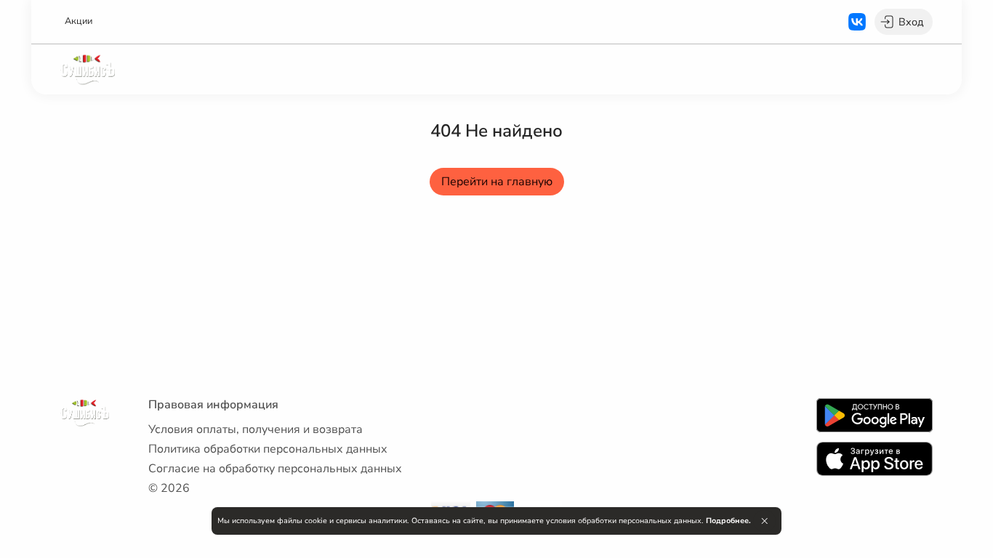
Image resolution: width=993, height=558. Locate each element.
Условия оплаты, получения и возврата (255, 429)
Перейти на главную (496, 182)
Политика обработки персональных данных (267, 449)
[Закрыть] (764, 521)
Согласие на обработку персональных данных (275, 469)
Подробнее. (728, 520)
